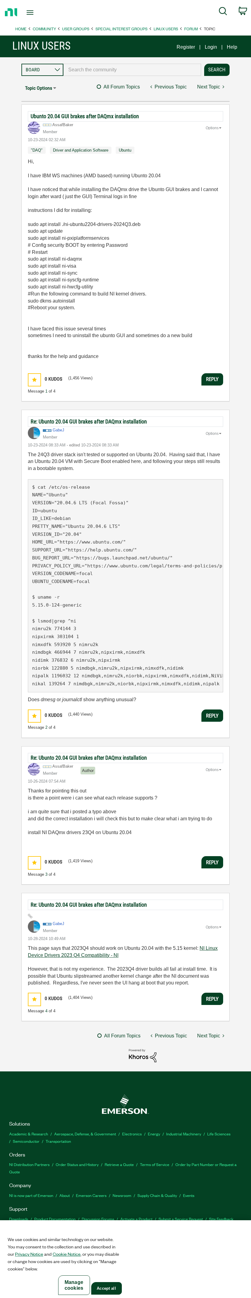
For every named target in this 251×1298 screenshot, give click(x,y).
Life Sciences (218, 1134)
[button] (34, 380)
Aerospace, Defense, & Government (85, 1134)
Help (232, 47)
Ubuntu (125, 150)
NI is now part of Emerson (31, 1195)
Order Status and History (77, 1164)
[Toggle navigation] (38, 13)
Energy (154, 1134)
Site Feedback (221, 1219)
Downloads (18, 1219)
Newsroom (122, 1195)
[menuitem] (223, 12)
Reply (212, 379)
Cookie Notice (67, 1254)
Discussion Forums (98, 1219)
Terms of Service (154, 1164)
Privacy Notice (29, 1254)
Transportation (58, 1141)
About (64, 1195)
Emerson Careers (91, 1195)
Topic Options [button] (38, 88)
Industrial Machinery (183, 1134)
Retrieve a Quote (119, 1164)
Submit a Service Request (181, 1219)
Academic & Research (28, 1134)
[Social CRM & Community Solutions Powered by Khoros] (142, 1055)
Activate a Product (136, 1219)
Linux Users (166, 29)
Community (44, 29)
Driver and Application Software (80, 150)
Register (186, 47)
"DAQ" (37, 150)
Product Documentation (55, 1219)
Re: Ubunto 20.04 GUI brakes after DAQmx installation (89, 421)
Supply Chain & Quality (157, 1195)
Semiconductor (26, 1141)
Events (188, 1195)
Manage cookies (74, 1285)
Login (211, 47)
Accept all (106, 1288)
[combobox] (132, 70)
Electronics (132, 1134)
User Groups (75, 29)
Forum (191, 29)
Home (21, 29)
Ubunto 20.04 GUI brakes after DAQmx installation (85, 116)
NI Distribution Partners (29, 1164)
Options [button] (212, 128)
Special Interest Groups (122, 29)
